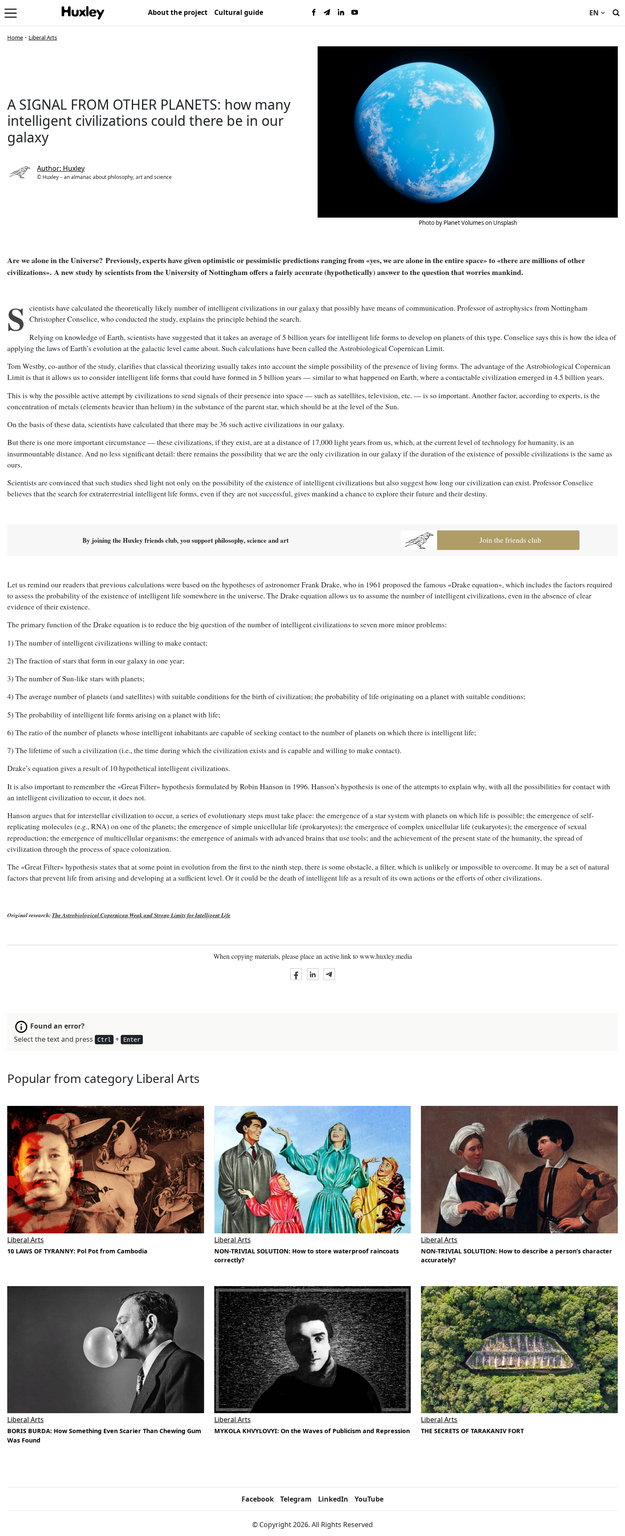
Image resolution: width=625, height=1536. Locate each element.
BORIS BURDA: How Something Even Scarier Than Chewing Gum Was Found (104, 1435)
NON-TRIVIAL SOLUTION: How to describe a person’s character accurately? (516, 1255)
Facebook (257, 1499)
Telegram (296, 1499)
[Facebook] (314, 13)
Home (15, 37)
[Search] (616, 12)
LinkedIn (333, 1499)
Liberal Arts (42, 37)
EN (594, 12)
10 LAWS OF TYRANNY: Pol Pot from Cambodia (77, 1251)
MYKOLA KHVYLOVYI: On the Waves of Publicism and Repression (312, 1431)
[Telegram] (327, 13)
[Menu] (10, 12)
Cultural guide (238, 12)
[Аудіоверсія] (105, 1349)
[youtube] (354, 13)
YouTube (369, 1499)
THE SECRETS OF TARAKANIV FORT (472, 1431)
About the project (177, 12)
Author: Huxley (61, 168)
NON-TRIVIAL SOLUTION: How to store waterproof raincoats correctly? (306, 1255)
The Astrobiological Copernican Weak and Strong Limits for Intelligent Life (141, 915)
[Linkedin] (341, 13)
